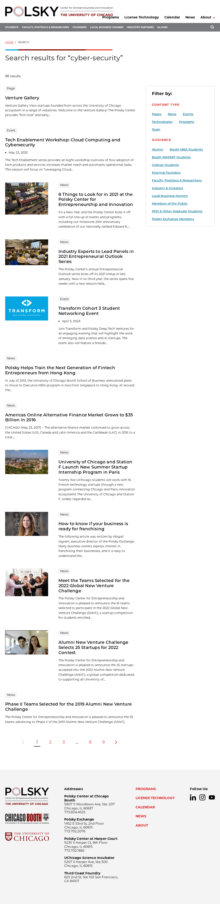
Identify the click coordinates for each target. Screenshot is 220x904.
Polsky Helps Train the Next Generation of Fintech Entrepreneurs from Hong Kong (60, 370)
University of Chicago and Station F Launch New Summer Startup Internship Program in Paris (95, 467)
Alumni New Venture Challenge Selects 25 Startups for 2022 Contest (93, 647)
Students (11, 27)
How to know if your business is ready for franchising (93, 526)
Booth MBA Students (186, 149)
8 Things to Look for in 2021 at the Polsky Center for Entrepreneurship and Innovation (95, 199)
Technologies (162, 122)
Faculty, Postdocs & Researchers (45, 27)
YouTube (212, 797)
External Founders (166, 173)
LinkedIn (193, 797)
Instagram (202, 797)
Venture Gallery (22, 97)
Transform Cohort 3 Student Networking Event (89, 311)
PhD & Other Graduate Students (177, 211)
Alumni (162, 27)
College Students (165, 165)
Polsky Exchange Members (173, 219)
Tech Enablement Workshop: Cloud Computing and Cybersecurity (62, 142)
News (190, 17)
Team (156, 130)
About (205, 17)
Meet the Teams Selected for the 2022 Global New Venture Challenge (94, 585)
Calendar (172, 17)
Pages (156, 114)
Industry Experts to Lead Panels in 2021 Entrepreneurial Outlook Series (96, 256)
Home (9, 42)
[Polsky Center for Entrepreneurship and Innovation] (59, 11)
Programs (110, 17)
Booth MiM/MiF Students (171, 157)
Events (188, 114)
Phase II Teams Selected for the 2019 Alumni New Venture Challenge (68, 706)
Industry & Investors (167, 188)
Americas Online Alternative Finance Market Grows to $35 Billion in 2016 (69, 417)
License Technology (141, 17)
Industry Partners (140, 27)
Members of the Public (170, 204)
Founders (80, 27)
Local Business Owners (107, 27)
